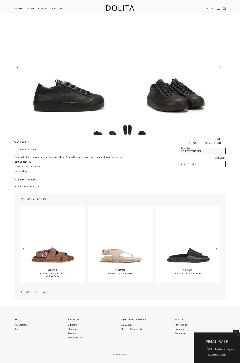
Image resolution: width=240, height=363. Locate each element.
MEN (223, 354)
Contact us (126, 324)
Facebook (180, 333)
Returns (72, 333)
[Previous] (19, 68)
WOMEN (213, 354)
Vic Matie (34, 292)
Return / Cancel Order (132, 329)
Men (31, 8)
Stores (43, 8)
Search (57, 8)
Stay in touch (181, 324)
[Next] (221, 68)
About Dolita (20, 324)
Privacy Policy (75, 337)
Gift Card (72, 324)
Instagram (180, 329)
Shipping (72, 329)
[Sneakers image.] (119, 68)
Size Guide (220, 158)
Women (19, 8)
